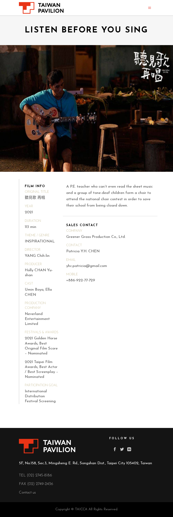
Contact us (27, 492)
